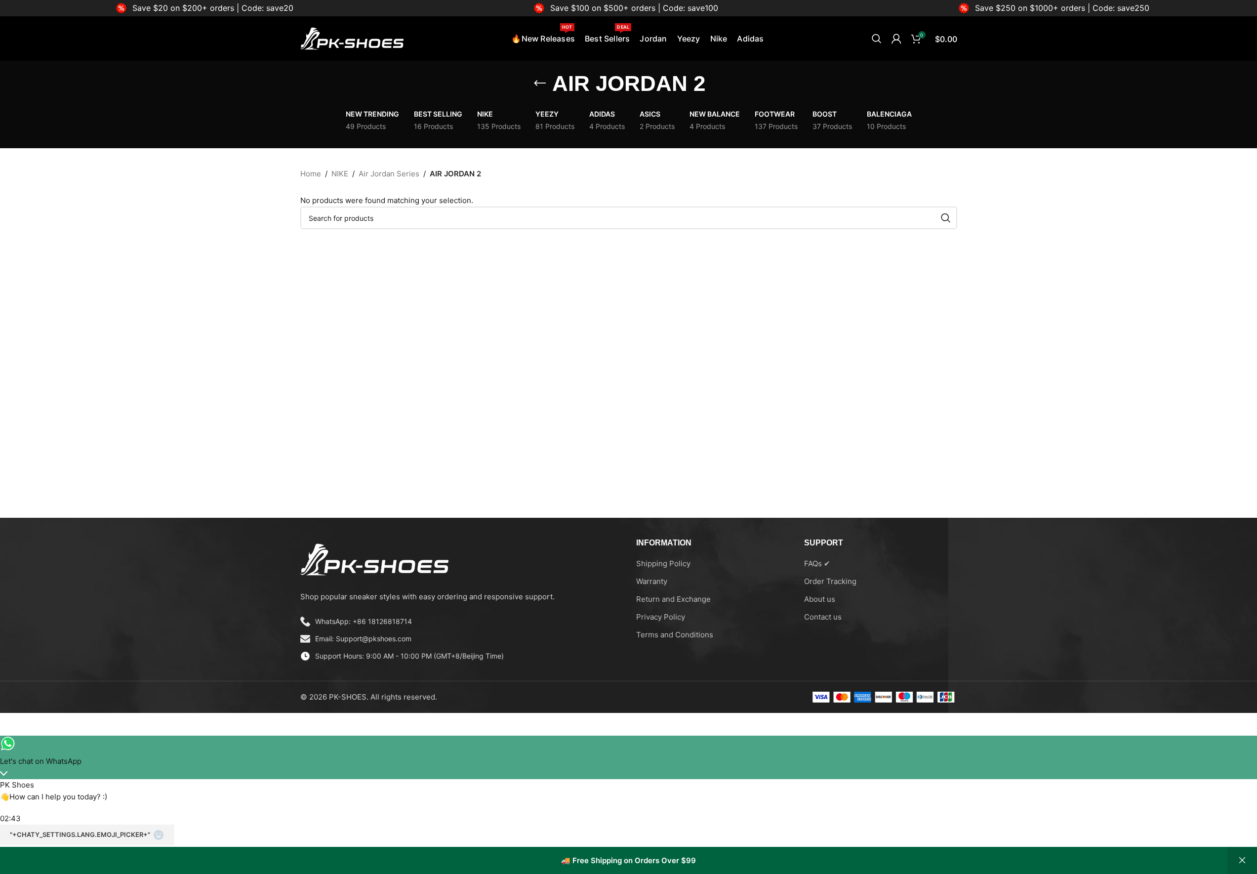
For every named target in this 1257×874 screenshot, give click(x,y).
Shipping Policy (663, 563)
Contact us (823, 617)
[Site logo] (352, 37)
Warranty (651, 581)
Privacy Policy (660, 617)
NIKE (339, 173)
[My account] (896, 38)
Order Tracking (830, 581)
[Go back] (539, 83)
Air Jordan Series (389, 173)
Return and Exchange (673, 599)
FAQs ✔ (817, 563)
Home (310, 173)
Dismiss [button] (1242, 860)
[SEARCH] (945, 218)
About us (819, 599)
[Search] (877, 38)
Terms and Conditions (674, 634)
